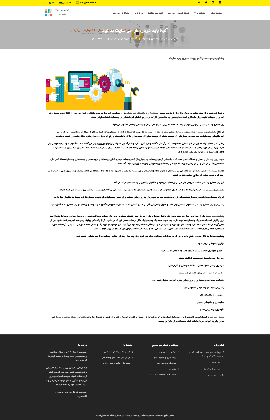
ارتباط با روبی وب (121, 13)
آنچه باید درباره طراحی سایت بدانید (122, 39)
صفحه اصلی (216, 13)
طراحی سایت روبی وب (166, 352)
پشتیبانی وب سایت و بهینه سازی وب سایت (160, 39)
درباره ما (139, 13)
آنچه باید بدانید (155, 13)
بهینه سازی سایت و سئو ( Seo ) (116, 363)
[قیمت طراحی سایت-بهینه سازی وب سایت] (49, 12)
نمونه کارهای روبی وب (178, 13)
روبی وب (172, 369)
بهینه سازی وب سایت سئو (165, 357)
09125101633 (64, 3)
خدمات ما (201, 13)
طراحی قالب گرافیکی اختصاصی (117, 352)
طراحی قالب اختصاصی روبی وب (163, 374)
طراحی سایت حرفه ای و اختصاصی (116, 357)
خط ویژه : (52, 3)
